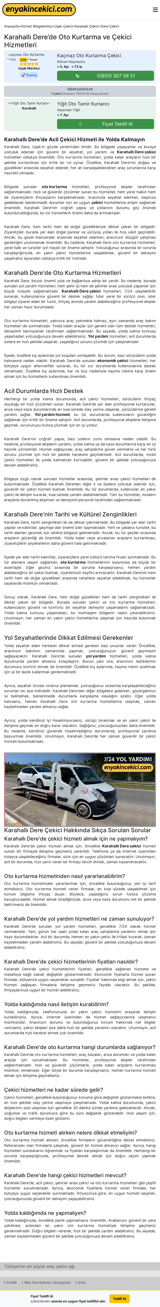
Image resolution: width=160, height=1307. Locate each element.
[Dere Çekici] (80, 790)
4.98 (23, 60)
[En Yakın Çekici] (39, 9)
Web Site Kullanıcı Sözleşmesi (47, 1282)
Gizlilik (11, 1282)
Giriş (81, 1282)
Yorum (32, 59)
